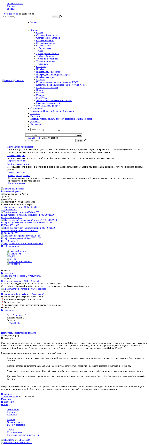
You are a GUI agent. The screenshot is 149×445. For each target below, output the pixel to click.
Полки (39, 90)
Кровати (40, 79)
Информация (7, 402)
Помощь (34, 119)
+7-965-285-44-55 (9, 13)
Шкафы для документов (48, 72)
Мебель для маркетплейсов (49, 103)
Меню (33, 22)
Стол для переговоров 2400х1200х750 (20, 281)
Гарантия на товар (83, 119)
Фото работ (68, 111)
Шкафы (40, 69)
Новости (47, 111)
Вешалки (40, 92)
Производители (15, 432)
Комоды (40, 95)
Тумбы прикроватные (47, 58)
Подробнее (6, 394)
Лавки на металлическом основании (54, 100)
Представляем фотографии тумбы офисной (22, 294)
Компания (6, 399)
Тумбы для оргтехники (47, 53)
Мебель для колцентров (48, 105)
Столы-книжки (43, 45)
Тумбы (39, 51)
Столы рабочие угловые (48, 38)
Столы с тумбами (45, 40)
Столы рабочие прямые (48, 35)
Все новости (7, 273)
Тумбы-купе (42, 64)
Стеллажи (41, 66)
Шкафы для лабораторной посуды (53, 74)
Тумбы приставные (45, 61)
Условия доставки (65, 119)
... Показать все (43, 48)
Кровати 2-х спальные (47, 87)
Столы (39, 32)
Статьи (10, 429)
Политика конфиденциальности (23, 435)
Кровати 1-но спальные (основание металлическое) (61, 85)
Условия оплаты (47, 119)
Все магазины (8, 310)
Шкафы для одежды (46, 77)
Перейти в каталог (16, 160)
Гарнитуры (41, 98)
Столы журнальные (46, 43)
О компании (36, 111)
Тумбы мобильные (45, 56)
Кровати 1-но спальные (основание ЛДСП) (57, 82)
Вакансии (57, 111)
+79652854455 (14, 323)
